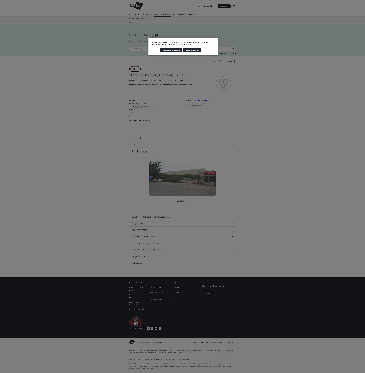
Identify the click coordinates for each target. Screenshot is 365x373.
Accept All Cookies (192, 50)
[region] (183, 46)
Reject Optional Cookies (171, 50)
